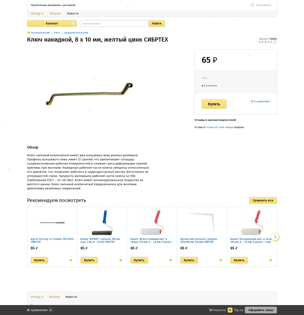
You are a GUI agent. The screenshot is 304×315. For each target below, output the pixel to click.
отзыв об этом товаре (219, 127)
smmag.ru (37, 13)
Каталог (52, 23)
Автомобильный (40, 32)
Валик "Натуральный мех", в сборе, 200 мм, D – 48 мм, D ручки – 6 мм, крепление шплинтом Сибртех (251, 242)
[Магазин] (28, 32)
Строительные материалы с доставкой (53, 5)
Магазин (55, 13)
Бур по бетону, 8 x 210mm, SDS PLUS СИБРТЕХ (52, 240)
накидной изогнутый (76, 32)
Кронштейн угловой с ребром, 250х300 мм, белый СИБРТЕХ (198, 240)
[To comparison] (71, 260)
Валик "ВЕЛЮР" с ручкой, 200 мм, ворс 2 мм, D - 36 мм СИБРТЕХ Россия (100, 242)
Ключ (57, 32)
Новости (72, 13)
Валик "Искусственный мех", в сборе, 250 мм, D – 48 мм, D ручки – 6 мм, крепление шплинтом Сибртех (151, 243)
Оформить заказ (260, 310)
